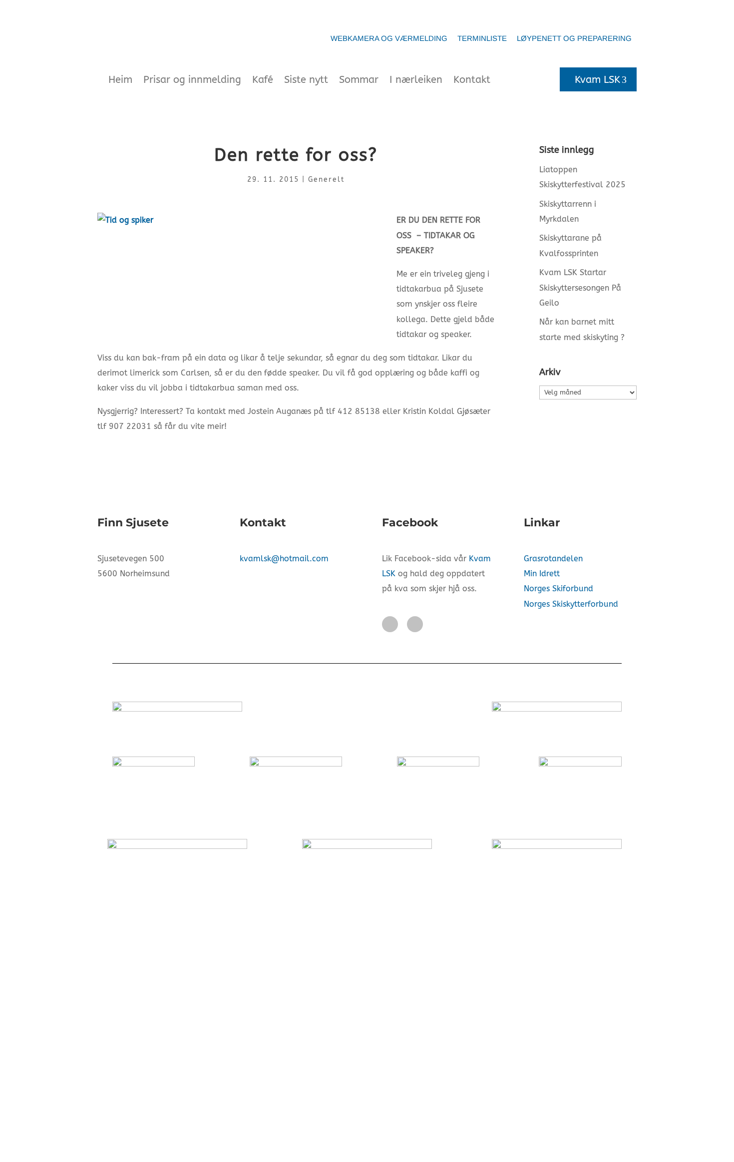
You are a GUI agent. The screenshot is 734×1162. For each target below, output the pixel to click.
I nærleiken (415, 79)
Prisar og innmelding (192, 79)
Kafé (262, 79)
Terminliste (482, 38)
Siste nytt (306, 79)
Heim (120, 79)
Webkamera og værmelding (389, 38)
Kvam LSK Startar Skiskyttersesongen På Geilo (580, 288)
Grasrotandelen (553, 558)
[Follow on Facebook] (390, 624)
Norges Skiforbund (558, 588)
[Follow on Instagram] (415, 624)
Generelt (326, 179)
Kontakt (471, 79)
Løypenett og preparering (574, 38)
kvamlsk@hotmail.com (284, 558)
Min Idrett (542, 573)
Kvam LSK (597, 79)
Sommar (358, 79)
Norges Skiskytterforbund (571, 604)
